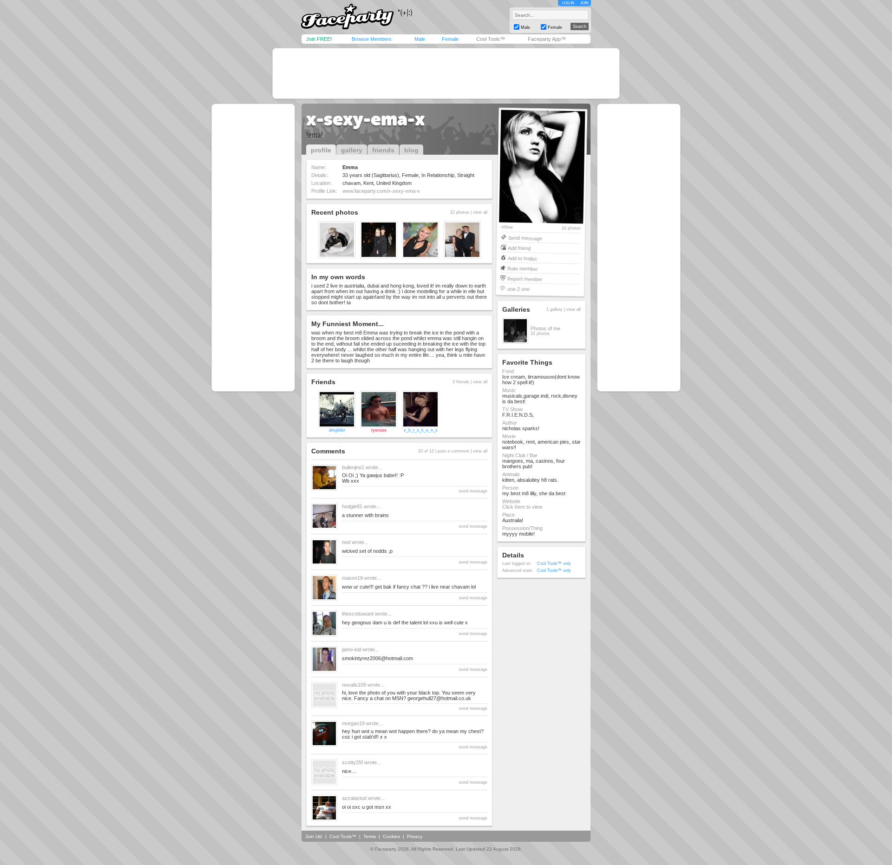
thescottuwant (358, 613)
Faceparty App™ (547, 39)
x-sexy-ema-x (365, 119)
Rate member (522, 268)
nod (346, 542)
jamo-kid (351, 649)
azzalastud (354, 798)
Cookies (391, 836)
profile (321, 150)
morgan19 (353, 723)
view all (480, 212)
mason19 (352, 578)
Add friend (519, 248)
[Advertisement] (446, 73)
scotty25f (352, 762)
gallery (351, 150)
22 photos (571, 228)
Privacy (414, 836)
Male (419, 39)
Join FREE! (319, 39)
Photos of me (545, 328)
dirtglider (337, 430)
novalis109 (354, 685)
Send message (525, 238)
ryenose (379, 430)
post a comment (453, 451)
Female (450, 39)
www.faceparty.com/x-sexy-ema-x (381, 191)
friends (383, 150)
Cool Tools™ (490, 39)
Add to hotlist (522, 258)
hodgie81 (352, 506)
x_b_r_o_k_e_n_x (421, 430)
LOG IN (568, 3)
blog (411, 150)
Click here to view (522, 507)
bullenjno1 (353, 467)
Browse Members (372, 39)
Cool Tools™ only (554, 563)
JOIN (584, 3)
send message (473, 491)
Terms (369, 836)
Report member (525, 278)
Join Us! (313, 836)
